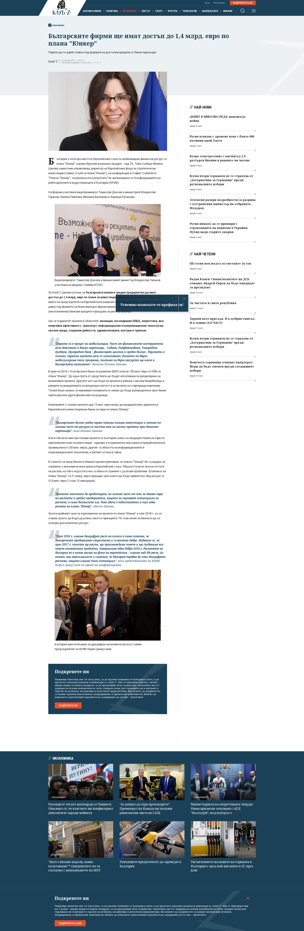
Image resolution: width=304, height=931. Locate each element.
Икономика (129, 11)
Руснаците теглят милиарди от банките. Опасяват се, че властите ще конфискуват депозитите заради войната (80, 808)
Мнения (227, 11)
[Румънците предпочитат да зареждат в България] (152, 839)
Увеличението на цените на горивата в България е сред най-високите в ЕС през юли (222, 866)
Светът (146, 11)
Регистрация (219, 3)
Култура (172, 11)
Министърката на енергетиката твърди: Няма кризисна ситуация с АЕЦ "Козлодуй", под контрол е (222, 808)
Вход (207, 3)
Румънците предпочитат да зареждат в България (150, 864)
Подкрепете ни (68, 705)
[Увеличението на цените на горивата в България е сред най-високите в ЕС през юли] (223, 839)
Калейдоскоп (210, 11)
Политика (112, 11)
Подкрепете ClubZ (243, 3)
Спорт (159, 11)
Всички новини (92, 11)
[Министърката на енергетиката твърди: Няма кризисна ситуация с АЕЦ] (223, 782)
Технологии (190, 11)
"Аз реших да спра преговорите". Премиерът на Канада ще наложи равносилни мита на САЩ (146, 808)
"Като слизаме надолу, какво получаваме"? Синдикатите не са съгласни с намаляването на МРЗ (74, 866)
